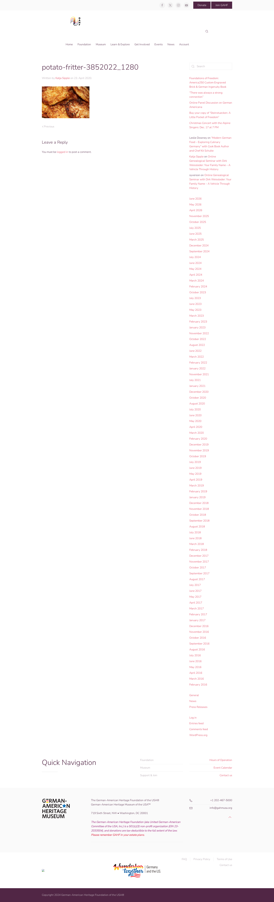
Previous (49, 126)
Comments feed (198, 729)
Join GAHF (221, 5)
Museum (145, 768)
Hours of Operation (220, 760)
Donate (202, 5)
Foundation (147, 760)
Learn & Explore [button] (120, 44)
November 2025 (199, 216)
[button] (206, 31)
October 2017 (197, 567)
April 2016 (195, 673)
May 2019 (195, 474)
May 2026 (195, 204)
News (192, 701)
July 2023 (195, 298)
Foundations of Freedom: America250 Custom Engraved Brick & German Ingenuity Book (207, 82)
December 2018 (199, 503)
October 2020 (197, 398)
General (194, 695)
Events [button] (158, 44)
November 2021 (199, 374)
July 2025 (195, 228)
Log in (193, 717)
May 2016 (195, 667)
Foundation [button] (84, 44)
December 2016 (199, 626)
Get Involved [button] (142, 44)
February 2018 (198, 550)
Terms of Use (224, 859)
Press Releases (198, 707)
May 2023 (195, 310)
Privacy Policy (201, 859)
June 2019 (195, 468)
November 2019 (199, 450)
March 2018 (196, 544)
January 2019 (197, 497)
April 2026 (195, 210)
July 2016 (195, 655)
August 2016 (197, 649)
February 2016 (198, 684)
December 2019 (199, 444)
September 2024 (199, 251)
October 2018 (197, 515)
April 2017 (195, 602)
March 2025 (196, 239)
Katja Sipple (62, 78)
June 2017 (195, 591)
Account (184, 44)
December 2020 (199, 392)
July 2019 (195, 462)
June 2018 (195, 538)
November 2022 (199, 333)
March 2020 (196, 433)
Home (69, 44)
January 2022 (197, 368)
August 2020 (197, 403)
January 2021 (197, 386)
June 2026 (195, 198)
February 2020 (198, 439)
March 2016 (196, 679)
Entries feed (196, 723)
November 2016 (199, 632)
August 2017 (197, 579)
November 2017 (199, 561)
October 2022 (197, 339)
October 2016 (197, 638)
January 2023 (197, 327)
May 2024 (195, 269)
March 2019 (196, 485)
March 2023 (196, 316)
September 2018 (199, 520)
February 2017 (198, 614)
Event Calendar (223, 768)
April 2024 (195, 275)
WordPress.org (198, 735)
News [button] (170, 44)
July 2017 (195, 585)
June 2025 (195, 234)
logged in (62, 152)
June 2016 (195, 661)
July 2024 (195, 257)
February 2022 (198, 362)
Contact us (226, 775)
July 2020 (195, 409)
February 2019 (198, 491)
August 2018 (197, 526)
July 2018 (195, 532)
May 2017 (195, 597)
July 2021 (195, 380)
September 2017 (199, 573)
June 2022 (195, 351)
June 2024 (195, 263)
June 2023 (195, 304)
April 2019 (195, 480)
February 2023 (198, 321)
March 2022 (196, 357)
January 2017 (197, 620)
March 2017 (196, 608)
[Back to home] (76, 21)
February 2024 (198, 286)
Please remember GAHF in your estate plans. (118, 835)
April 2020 (195, 427)
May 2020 (195, 421)
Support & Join (148, 775)
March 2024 (196, 280)
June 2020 (195, 415)
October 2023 (197, 292)
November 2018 (199, 509)
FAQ (184, 859)
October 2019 (197, 456)
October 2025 (197, 222)
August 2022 (197, 345)
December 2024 (199, 245)
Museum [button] (101, 44)
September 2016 (199, 643)
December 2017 (199, 556)
